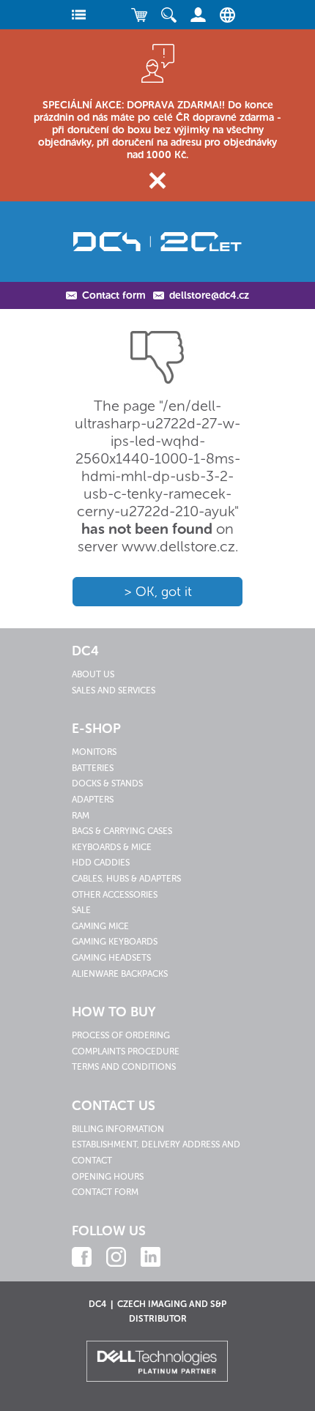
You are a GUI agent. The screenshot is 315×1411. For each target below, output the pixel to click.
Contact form (114, 295)
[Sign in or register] (197, 14)
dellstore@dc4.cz (209, 295)
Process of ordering (121, 1035)
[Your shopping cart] (139, 14)
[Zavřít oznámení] (157, 180)
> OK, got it (158, 592)
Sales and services (113, 690)
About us (93, 674)
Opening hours (108, 1177)
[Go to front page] (157, 241)
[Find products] (168, 14)
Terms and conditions (124, 1067)
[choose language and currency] (223, 14)
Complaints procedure (125, 1051)
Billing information (118, 1129)
